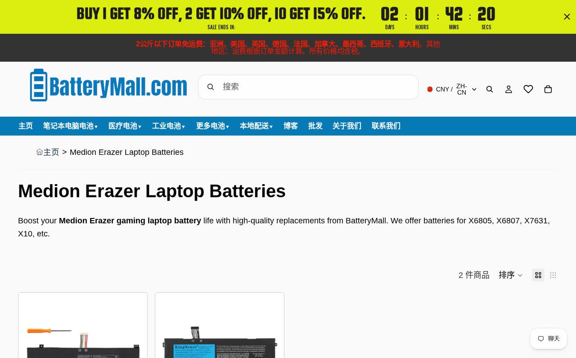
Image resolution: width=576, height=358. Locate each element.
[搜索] (490, 89)
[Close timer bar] (567, 16)
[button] (511, 275)
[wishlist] (528, 89)
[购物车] (548, 89)
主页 (51, 152)
